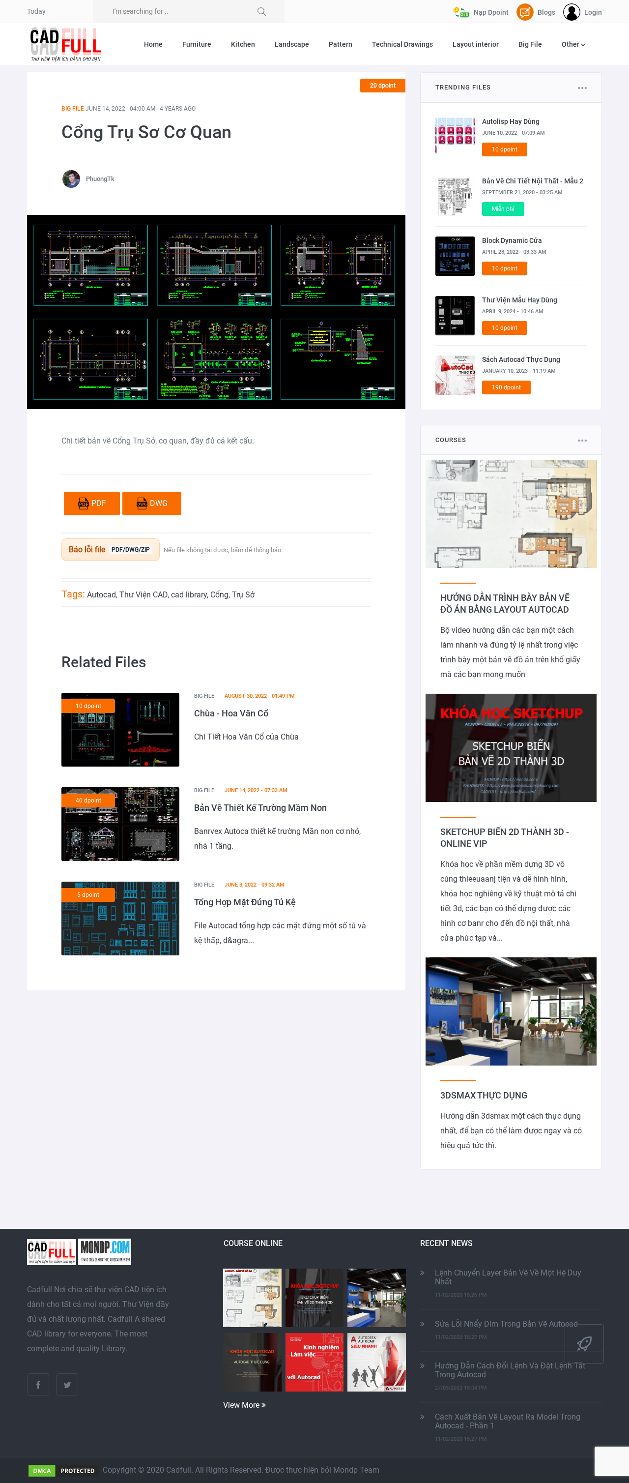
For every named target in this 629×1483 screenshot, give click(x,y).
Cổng (219, 594)
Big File (530, 44)
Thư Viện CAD (143, 594)
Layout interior (476, 44)
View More (242, 1405)
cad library (189, 594)
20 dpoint (383, 85)
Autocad (101, 594)
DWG (159, 503)
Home (153, 44)
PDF (98, 503)
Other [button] (571, 44)
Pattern (340, 44)
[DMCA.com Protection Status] (64, 1470)
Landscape (292, 44)
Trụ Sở (243, 594)
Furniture (196, 44)
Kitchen (243, 44)
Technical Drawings (402, 44)
